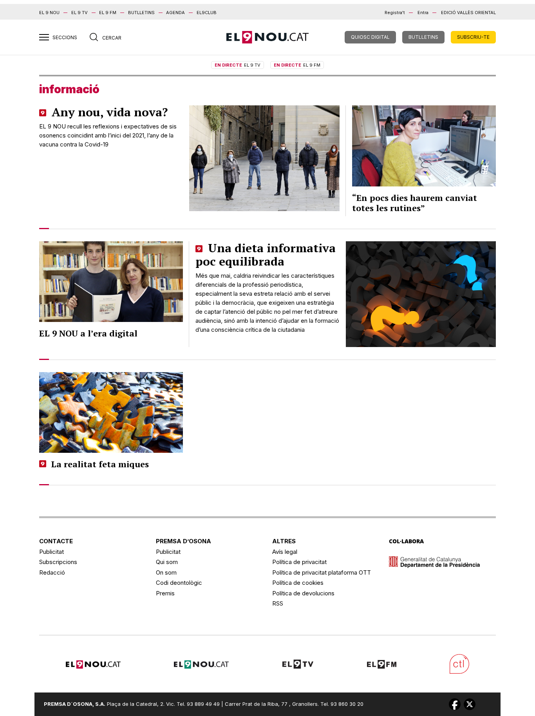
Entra (423, 12)
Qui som (167, 562)
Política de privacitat (299, 562)
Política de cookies (298, 582)
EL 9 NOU (49, 12)
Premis (165, 593)
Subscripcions (58, 562)
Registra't (395, 12)
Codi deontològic (179, 582)
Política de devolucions (303, 593)
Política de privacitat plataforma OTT (321, 572)
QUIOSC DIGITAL (370, 37)
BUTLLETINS (141, 12)
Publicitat (51, 551)
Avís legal (284, 551)
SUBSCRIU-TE (473, 37)
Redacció (52, 572)
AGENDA (175, 12)
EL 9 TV (79, 12)
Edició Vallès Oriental (468, 12)
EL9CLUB (207, 12)
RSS (277, 603)
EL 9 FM (107, 12)
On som (166, 572)
